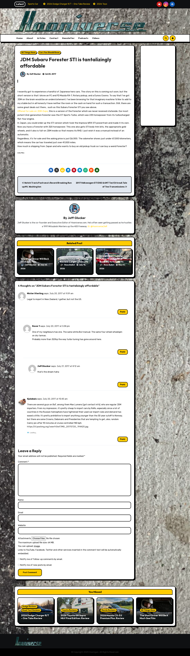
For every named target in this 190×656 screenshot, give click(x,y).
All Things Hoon (28, 52)
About (29, 38)
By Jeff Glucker (33, 74)
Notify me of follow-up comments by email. (41, 559)
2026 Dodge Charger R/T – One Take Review (35, 617)
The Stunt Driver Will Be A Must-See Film (35, 260)
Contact (54, 38)
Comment (23, 462)
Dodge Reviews (29, 606)
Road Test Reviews (31, 610)
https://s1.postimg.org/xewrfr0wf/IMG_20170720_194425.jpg (57, 426)
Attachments (24, 538)
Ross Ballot (69, 265)
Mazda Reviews (108, 610)
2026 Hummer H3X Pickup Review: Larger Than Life (74, 260)
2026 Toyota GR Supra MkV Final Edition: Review (75, 617)
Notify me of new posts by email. (36, 565)
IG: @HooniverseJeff (97, 226)
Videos (95, 38)
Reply (122, 312)
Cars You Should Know (49, 52)
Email (20, 512)
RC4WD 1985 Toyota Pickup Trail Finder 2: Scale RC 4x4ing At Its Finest (111, 260)
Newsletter (68, 38)
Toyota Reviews (69, 610)
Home (19, 38)
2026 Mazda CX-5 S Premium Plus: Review (112, 617)
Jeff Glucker (77, 218)
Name (21, 500)
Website (22, 525)
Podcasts (83, 38)
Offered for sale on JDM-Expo (32, 111)
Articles (41, 38)
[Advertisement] (158, 86)
